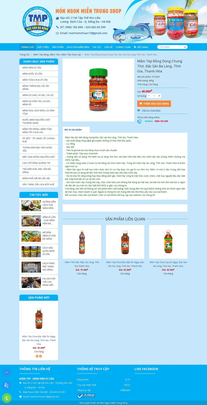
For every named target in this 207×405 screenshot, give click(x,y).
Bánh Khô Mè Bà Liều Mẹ (36, 178)
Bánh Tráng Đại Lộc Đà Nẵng (35, 87)
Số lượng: (141, 95)
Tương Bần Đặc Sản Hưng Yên (37, 149)
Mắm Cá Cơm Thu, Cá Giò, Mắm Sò (36, 103)
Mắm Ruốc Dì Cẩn (32, 73)
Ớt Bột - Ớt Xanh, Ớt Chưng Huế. (38, 140)
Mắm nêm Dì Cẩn (31, 67)
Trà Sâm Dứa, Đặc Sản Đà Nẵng (36, 171)
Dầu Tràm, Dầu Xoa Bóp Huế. (38, 184)
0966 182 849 (161, 121)
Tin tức (96, 46)
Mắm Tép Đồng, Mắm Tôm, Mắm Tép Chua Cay (57, 54)
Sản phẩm (57, 46)
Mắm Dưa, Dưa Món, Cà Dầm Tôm (38, 112)
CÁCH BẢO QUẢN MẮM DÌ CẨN (48, 251)
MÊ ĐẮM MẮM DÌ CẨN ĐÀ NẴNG (49, 235)
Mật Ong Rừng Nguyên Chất (38, 156)
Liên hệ (108, 46)
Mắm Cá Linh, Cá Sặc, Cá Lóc (38, 95)
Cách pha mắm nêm (78, 46)
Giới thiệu (43, 46)
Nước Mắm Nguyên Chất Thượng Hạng (36, 121)
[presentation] (37, 356)
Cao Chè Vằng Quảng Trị (36, 162)
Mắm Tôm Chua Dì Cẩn (35, 79)
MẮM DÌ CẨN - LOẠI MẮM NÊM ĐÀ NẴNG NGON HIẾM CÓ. (49, 223)
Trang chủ (27, 46)
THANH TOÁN (123, 46)
